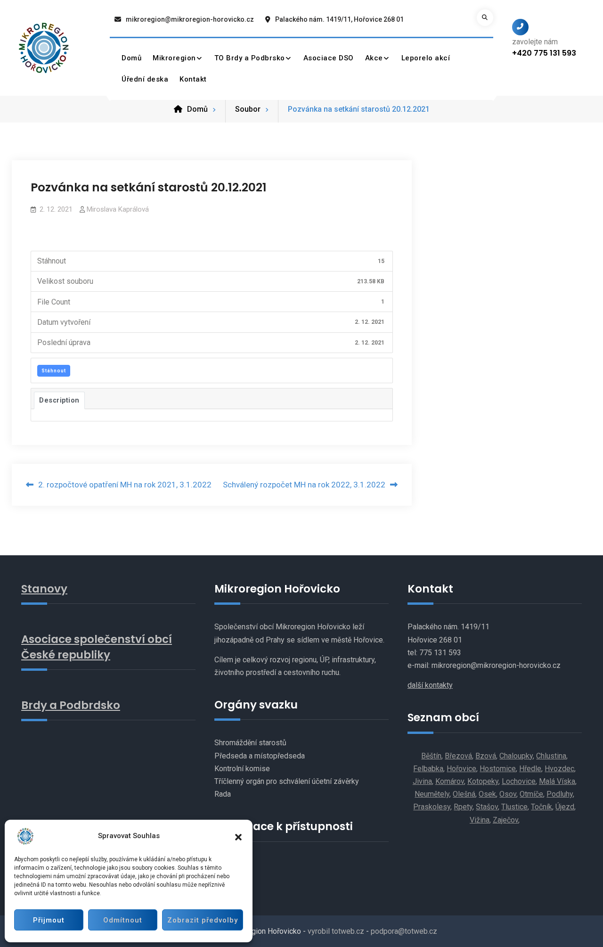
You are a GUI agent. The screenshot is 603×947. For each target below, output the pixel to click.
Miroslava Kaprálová (118, 209)
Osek (487, 794)
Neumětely (432, 794)
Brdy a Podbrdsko (70, 705)
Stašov (487, 806)
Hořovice (461, 768)
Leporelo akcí (425, 58)
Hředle (530, 768)
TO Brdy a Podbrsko (249, 58)
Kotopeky (482, 781)
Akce (374, 58)
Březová (458, 755)
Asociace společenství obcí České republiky (96, 647)
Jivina (422, 781)
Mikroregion (174, 58)
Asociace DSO (328, 58)
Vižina (479, 819)
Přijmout (49, 920)
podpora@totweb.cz (404, 931)
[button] (238, 836)
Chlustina (551, 755)
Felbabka (428, 768)
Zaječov (505, 819)
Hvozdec (559, 768)
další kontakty (430, 685)
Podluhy (559, 794)
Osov (507, 794)
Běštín (431, 755)
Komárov (449, 781)
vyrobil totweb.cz (336, 931)
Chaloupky (516, 755)
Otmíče (531, 794)
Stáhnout (53, 370)
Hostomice (498, 768)
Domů (131, 58)
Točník (541, 806)
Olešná (464, 794)
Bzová (485, 755)
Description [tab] (59, 400)
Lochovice (519, 781)
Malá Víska (557, 781)
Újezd (564, 806)
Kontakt (193, 79)
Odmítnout (122, 920)
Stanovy (44, 588)
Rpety (463, 806)
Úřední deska (145, 79)
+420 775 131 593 (544, 53)
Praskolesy (431, 806)
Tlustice (514, 806)
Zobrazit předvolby (202, 920)
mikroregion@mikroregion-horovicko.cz (190, 19)
